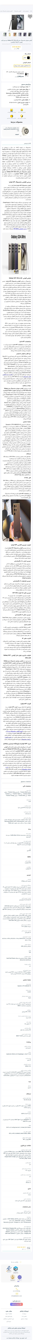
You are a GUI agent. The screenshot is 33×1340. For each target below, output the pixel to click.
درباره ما (24, 1314)
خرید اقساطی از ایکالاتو (9, 1319)
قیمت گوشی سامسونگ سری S (15, 731)
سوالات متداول (24, 1319)
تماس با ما (24, 1316)
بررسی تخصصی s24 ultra (20, 229)
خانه (31, 11)
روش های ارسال (8, 1316)
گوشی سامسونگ (17, 11)
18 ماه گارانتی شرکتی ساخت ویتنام (22, 66)
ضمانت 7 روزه (9, 1314)
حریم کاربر (9, 1321)
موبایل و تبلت (26, 11)
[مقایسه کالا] (30, 16)
